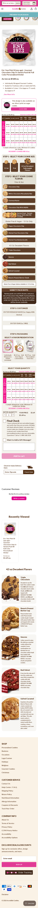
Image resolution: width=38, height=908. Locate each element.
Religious (5, 765)
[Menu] (2, 8)
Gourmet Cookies (8, 769)
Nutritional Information (10, 798)
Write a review (19, 498)
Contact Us (6, 784)
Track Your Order (8, 809)
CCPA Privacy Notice (9, 830)
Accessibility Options (10, 837)
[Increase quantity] (13, 414)
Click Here (7, 19)
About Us (5, 820)
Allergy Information (9, 801)
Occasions (5, 755)
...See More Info (9, 94)
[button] (19, 308)
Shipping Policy (7, 791)
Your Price (23, 413)
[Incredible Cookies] (19, 9)
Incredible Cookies (13, 900)
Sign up (19, 864)
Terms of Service (8, 823)
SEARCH (18, 3)
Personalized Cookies (10, 747)
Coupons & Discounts (10, 805)
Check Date (28, 472)
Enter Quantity (10, 412)
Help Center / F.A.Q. (9, 787)
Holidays (5, 762)
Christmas (5, 772)
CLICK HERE (23, 109)
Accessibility (6, 834)
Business (5, 751)
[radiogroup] (19, 350)
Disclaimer (5, 894)
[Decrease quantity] (4, 414)
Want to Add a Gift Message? (19, 440)
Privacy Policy (7, 827)
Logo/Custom (7, 758)
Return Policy (7, 794)
